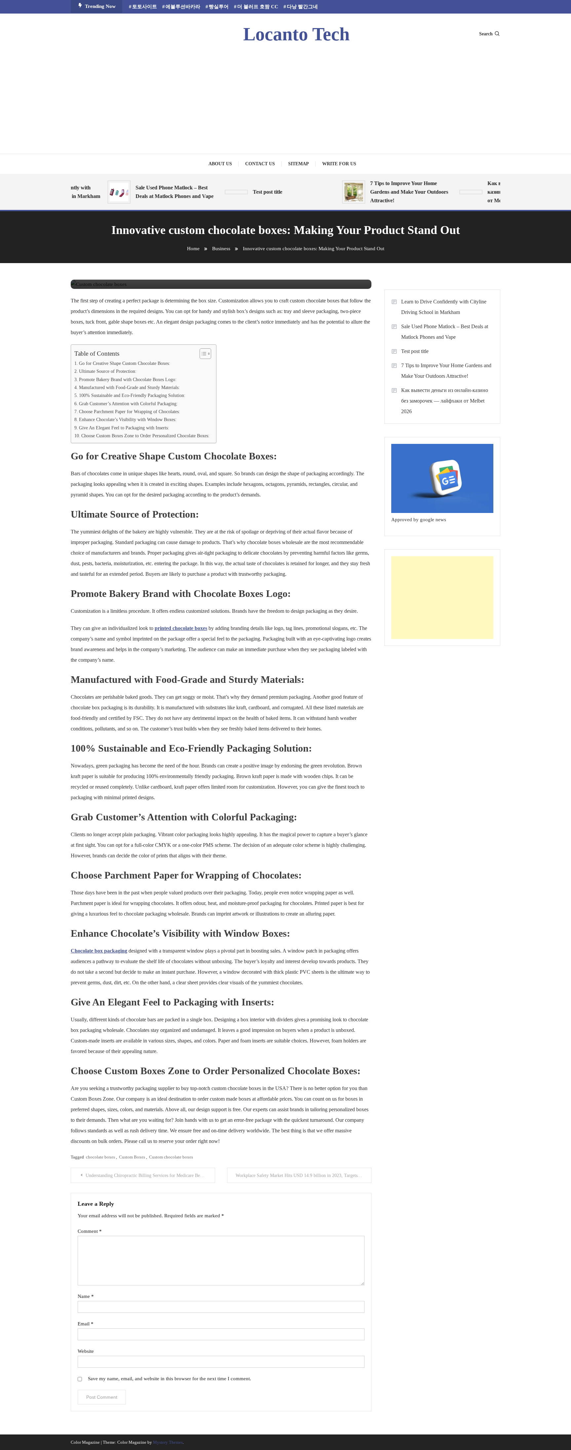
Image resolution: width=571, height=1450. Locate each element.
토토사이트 (144, 6)
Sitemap (298, 163)
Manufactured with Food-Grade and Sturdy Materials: (129, 387)
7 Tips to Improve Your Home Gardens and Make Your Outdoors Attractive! (396, 191)
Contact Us (260, 163)
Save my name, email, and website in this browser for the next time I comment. (169, 1378)
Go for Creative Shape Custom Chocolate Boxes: (124, 363)
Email (86, 1323)
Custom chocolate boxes (171, 1157)
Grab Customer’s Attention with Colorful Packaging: (128, 403)
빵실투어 (219, 6)
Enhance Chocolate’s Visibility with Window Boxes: (127, 419)
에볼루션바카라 (183, 6)
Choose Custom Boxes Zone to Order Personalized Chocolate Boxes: (145, 435)
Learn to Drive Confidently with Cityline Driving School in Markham (443, 307)
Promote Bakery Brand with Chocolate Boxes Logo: (127, 379)
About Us (220, 163)
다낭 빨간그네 (302, 6)
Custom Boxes (132, 1157)
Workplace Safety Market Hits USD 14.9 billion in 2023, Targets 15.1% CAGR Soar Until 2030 (303, 1175)
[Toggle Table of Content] (202, 353)
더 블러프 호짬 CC (257, 6)
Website (86, 1351)
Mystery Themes (168, 1442)
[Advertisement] (285, 97)
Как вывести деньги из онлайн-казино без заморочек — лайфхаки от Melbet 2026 (444, 400)
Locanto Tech (296, 34)
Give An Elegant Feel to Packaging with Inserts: (124, 427)
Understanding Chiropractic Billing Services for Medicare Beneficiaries (150, 1175)
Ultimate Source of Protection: (107, 371)
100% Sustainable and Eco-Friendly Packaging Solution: (132, 395)
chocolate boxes (100, 1157)
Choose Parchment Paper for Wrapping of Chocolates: (129, 411)
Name (86, 1296)
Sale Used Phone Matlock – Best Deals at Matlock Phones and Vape (161, 192)
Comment (90, 1231)
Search (486, 33)
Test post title (254, 192)
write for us (339, 163)
